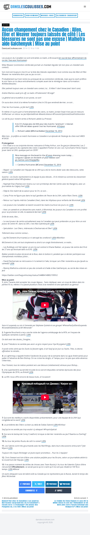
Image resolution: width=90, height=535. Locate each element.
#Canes (49, 155)
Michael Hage (47, 15)
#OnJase (61, 126)
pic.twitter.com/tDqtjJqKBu (27, 160)
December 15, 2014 (52, 164)
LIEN (31, 107)
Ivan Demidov (32, 15)
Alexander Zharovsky (67, 15)
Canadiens (18, 15)
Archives (6, 25)
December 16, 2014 (53, 131)
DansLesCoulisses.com (12, 48)
